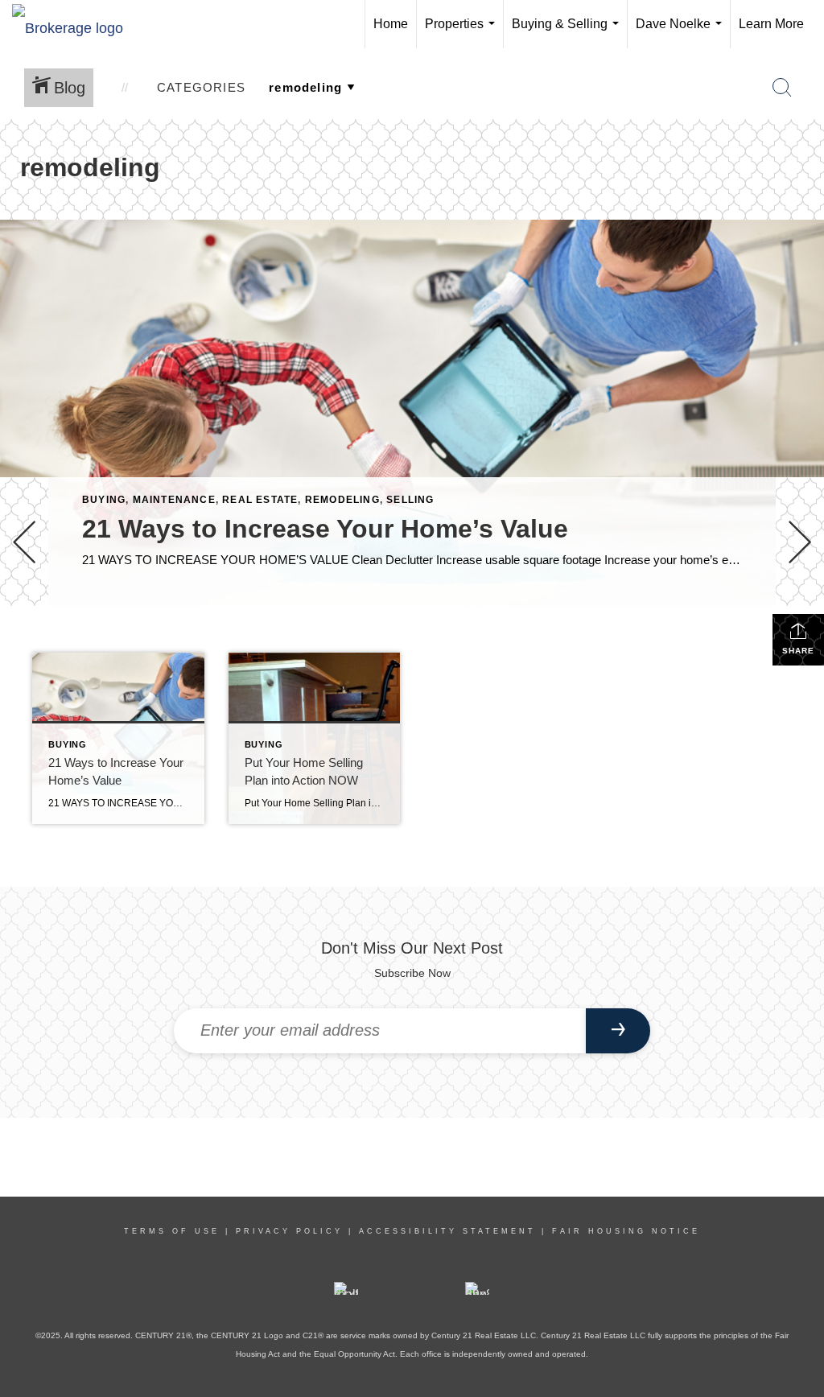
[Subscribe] (618, 1030)
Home (390, 24)
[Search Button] (782, 87)
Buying (104, 499)
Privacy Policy (289, 1231)
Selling (410, 499)
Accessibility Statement (447, 1231)
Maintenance (174, 499)
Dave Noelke (682, 32)
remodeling (342, 499)
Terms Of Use (172, 1231)
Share (798, 650)
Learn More (771, 24)
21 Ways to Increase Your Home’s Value (325, 528)
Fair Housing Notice (626, 1231)
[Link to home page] (75, 24)
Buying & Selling (568, 32)
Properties (463, 32)
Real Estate (260, 499)
